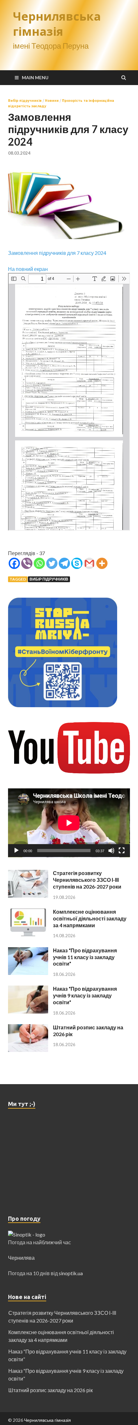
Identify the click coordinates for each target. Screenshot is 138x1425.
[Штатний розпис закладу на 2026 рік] (28, 1028)
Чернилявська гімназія (57, 23)
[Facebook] (14, 563)
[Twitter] (51, 563)
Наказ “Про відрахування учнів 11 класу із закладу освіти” (85, 957)
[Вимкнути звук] (111, 850)
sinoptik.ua (71, 1273)
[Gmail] (89, 563)
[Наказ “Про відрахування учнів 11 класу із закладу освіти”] (28, 951)
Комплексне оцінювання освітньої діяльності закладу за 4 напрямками (89, 918)
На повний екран (28, 269)
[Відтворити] (16, 850)
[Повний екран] (121, 850)
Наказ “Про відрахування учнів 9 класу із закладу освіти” (85, 995)
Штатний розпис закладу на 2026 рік (50, 1390)
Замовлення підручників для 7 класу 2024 (57, 253)
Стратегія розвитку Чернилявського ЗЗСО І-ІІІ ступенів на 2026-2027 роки (87, 880)
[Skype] (76, 563)
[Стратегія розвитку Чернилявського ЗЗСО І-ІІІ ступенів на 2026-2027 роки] (28, 874)
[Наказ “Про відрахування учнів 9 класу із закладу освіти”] (28, 989)
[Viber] (26, 563)
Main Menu (35, 77)
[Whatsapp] (39, 563)
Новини (52, 100)
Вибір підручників (25, 100)
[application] (69, 822)
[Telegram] (64, 563)
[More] (102, 563)
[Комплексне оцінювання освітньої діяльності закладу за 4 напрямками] (28, 912)
